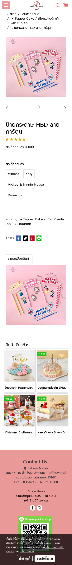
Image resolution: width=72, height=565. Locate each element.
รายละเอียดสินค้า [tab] (19, 258)
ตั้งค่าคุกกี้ (24, 558)
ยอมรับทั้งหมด (45, 558)
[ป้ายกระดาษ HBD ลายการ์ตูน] (36, 67)
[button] (56, 5)
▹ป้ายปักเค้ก (23, 224)
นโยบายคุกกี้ (27, 551)
